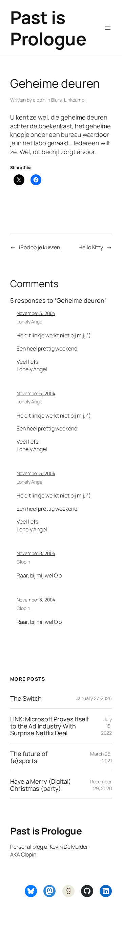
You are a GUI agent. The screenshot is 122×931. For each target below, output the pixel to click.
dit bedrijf (46, 152)
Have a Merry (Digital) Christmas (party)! (40, 785)
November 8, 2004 (36, 553)
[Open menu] (108, 28)
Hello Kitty (91, 247)
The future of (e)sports (28, 757)
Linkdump (74, 100)
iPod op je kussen (39, 247)
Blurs (56, 100)
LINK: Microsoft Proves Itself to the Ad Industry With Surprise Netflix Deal (49, 726)
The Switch (26, 698)
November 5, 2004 (36, 313)
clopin (39, 100)
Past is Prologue (48, 28)
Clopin (23, 561)
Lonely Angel (30, 321)
